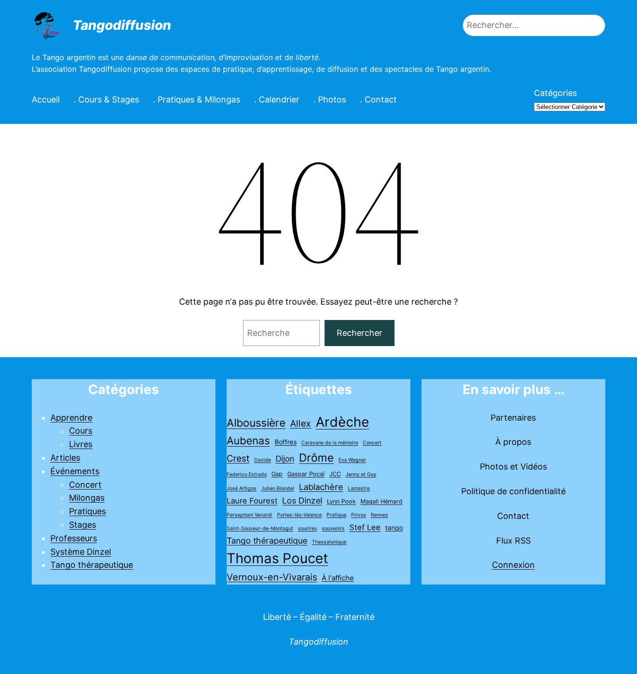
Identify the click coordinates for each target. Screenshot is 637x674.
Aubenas (248, 440)
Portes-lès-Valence (299, 515)
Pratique (336, 515)
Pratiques (87, 511)
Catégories (555, 93)
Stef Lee (365, 527)
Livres (80, 444)
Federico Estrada (247, 474)
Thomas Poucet (277, 558)
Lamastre (359, 488)
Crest (238, 458)
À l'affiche (338, 577)
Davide (262, 460)
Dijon (285, 458)
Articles (65, 458)
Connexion (513, 565)
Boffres (286, 442)
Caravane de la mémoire (329, 443)
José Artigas (241, 488)
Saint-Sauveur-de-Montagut (260, 528)
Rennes (379, 515)
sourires (307, 528)
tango (394, 527)
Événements (74, 471)
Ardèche (342, 422)
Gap (277, 473)
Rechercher (359, 333)
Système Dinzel (80, 552)
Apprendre (71, 417)
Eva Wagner (352, 460)
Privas (358, 515)
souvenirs (333, 528)
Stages (82, 525)
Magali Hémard (381, 501)
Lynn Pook (341, 501)
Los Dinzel (302, 500)
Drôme (316, 457)
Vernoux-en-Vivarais (272, 577)
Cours (80, 431)
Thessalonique (329, 542)
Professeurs (73, 538)
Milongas (86, 498)
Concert (85, 485)
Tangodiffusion (122, 25)
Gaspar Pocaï (306, 473)
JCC (335, 473)
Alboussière (256, 422)
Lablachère (321, 487)
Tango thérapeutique (91, 565)
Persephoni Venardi (249, 515)
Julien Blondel (277, 488)
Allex (300, 423)
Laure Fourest (252, 500)
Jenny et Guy (361, 474)
